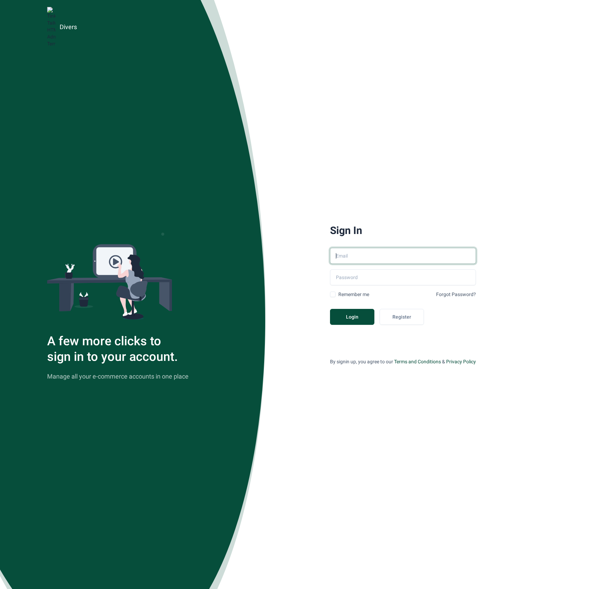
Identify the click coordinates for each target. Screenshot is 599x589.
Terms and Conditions (417, 361)
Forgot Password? (456, 294)
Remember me (353, 294)
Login (352, 317)
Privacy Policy (461, 361)
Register (401, 317)
